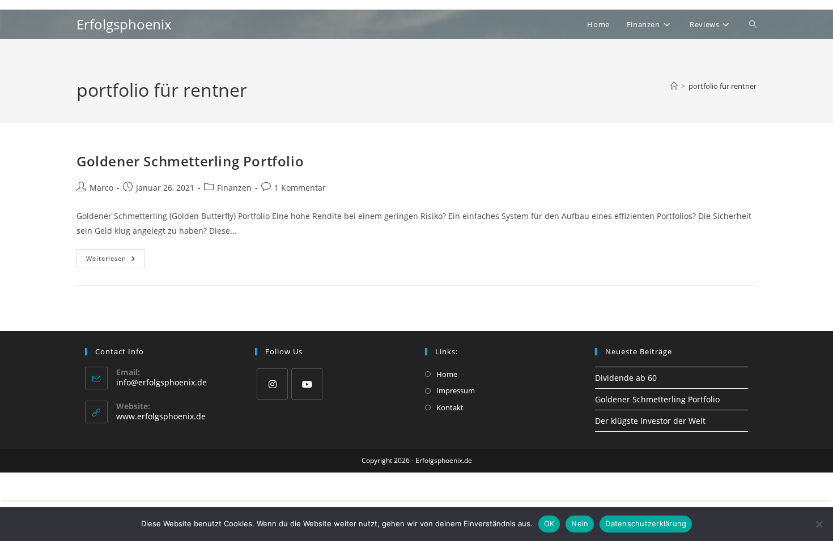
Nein (579, 523)
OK (549, 523)
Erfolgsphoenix (124, 24)
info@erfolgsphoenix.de (161, 382)
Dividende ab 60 (626, 377)
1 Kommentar (300, 187)
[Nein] (818, 524)
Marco (101, 187)
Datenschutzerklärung (645, 523)
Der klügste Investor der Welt (650, 420)
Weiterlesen (115, 260)
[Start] (674, 86)
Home (446, 374)
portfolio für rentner (722, 86)
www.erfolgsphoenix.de (161, 416)
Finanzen (234, 187)
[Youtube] (306, 384)
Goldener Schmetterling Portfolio (190, 161)
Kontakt (450, 407)
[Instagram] (272, 384)
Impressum (455, 390)
